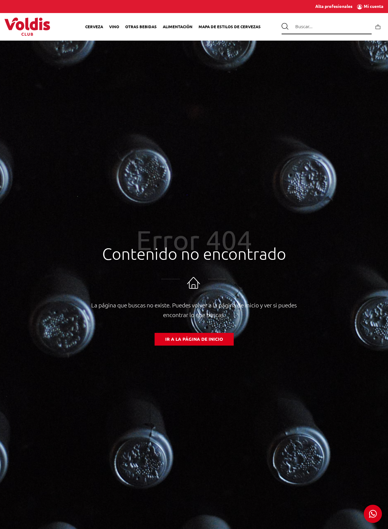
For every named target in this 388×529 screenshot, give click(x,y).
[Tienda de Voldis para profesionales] (27, 27)
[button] (373, 514)
